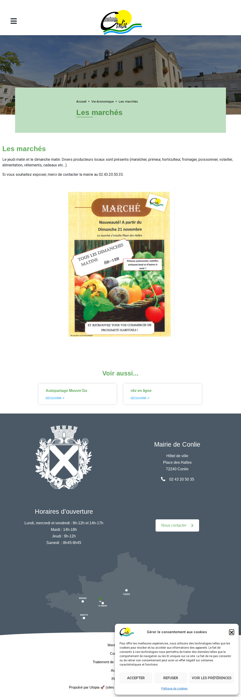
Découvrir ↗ (55, 398)
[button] (231, 632)
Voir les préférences (211, 678)
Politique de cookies (174, 688)
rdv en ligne (141, 391)
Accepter (136, 678)
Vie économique (102, 101)
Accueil (81, 101)
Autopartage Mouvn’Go (66, 391)
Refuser (170, 678)
